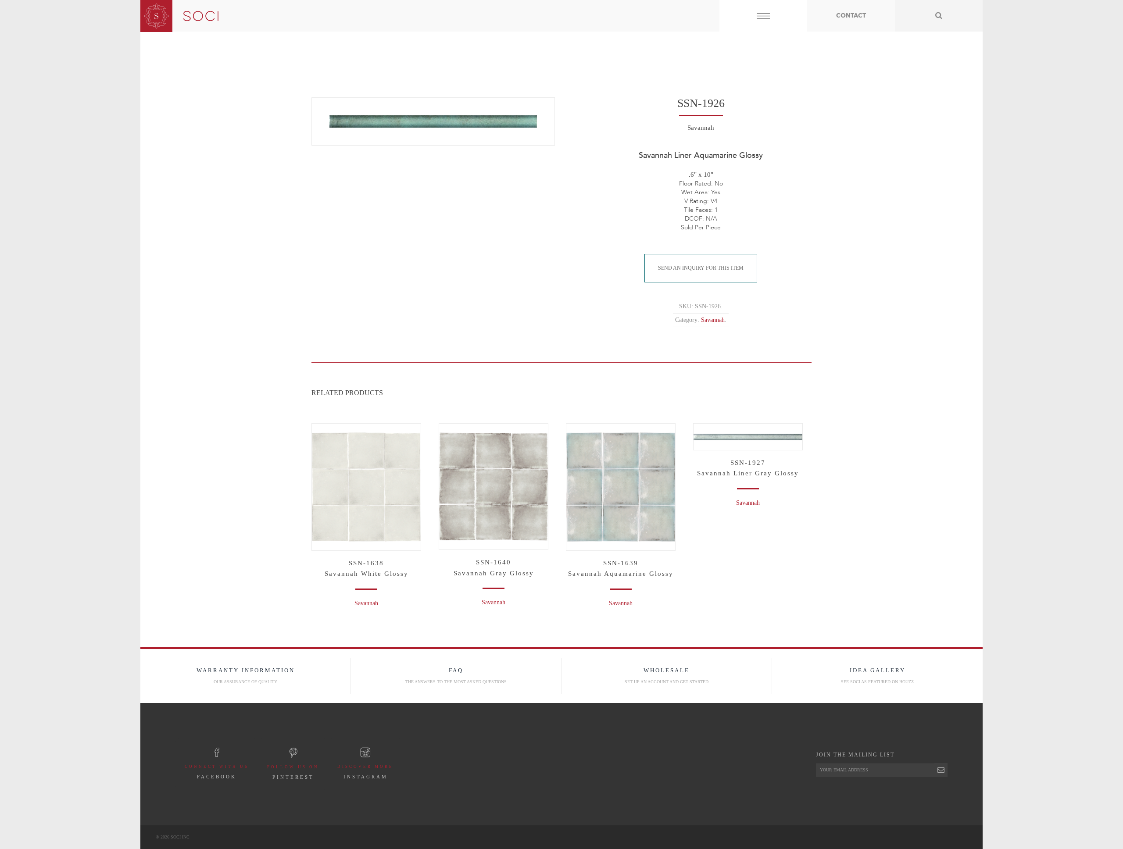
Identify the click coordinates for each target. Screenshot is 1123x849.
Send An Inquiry (701, 268)
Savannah (700, 127)
